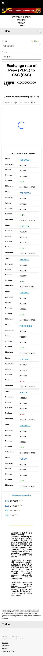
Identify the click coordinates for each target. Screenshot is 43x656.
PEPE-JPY (24, 392)
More (22, 26)
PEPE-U (23, 459)
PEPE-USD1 (25, 426)
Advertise (5, 648)
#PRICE (21, 23)
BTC (7, 501)
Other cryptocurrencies (21, 495)
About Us (5, 643)
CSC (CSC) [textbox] (7, 57)
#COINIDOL (21, 20)
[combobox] (21, 46)
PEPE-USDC (25, 193)
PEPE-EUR (24, 260)
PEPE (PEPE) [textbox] (8, 46)
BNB (7, 510)
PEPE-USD (24, 293)
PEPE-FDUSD (26, 326)
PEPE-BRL (24, 359)
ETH (7, 506)
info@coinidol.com (8, 651)
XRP (7, 515)
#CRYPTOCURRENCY (21, 17)
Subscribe (5, 646)
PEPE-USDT (25, 160)
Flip (32, 41)
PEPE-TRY (24, 226)
